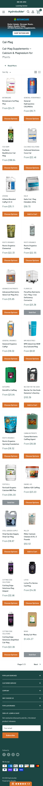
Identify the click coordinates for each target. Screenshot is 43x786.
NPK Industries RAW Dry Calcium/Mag (32, 345)
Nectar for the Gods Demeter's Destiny (32, 391)
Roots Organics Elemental (8, 246)
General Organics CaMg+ (9, 345)
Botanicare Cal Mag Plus (10, 102)
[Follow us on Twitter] (8, 754)
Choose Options (10, 119)
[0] (38, 12)
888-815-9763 (21, 2)
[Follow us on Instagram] (13, 754)
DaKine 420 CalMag (32, 487)
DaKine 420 (28, 484)
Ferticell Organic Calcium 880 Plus (9, 488)
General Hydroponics (32, 98)
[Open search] (28, 11)
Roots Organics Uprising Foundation (10, 442)
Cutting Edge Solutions (7, 581)
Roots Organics (8, 242)
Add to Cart (32, 214)
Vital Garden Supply (10, 531)
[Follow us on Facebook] (4, 754)
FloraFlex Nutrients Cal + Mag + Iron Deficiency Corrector (32, 296)
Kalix (26, 196)
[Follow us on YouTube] (17, 754)
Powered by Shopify (9, 781)
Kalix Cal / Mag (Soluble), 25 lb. (30, 200)
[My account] (33, 11)
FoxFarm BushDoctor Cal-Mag (9, 153)
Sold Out (32, 312)
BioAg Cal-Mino (30, 634)
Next (36, 664)
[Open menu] (3, 12)
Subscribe (10, 735)
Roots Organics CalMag (30, 246)
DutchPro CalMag (9, 390)
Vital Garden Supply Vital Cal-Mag (10, 535)
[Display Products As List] (39, 72)
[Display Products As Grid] (36, 72)
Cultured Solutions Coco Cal (31, 151)
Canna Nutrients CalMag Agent (31, 437)
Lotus (26, 580)
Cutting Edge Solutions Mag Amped (8, 588)
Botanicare (6, 98)
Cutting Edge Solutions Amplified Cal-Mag (10, 640)
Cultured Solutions (31, 147)
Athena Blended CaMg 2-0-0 (9, 200)
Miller (26, 531)
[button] (21, 784)
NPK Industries (29, 341)
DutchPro (6, 387)
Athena (5, 196)
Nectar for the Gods (32, 387)
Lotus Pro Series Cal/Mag (31, 584)
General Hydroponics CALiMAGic (29, 104)
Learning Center (21, 6)
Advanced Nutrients (10, 289)
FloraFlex (28, 289)
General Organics (9, 341)
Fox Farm (5, 147)
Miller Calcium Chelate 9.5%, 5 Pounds (30, 537)
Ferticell (6, 484)
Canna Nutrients (30, 433)
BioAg (26, 631)
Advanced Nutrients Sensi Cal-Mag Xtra (10, 293)
